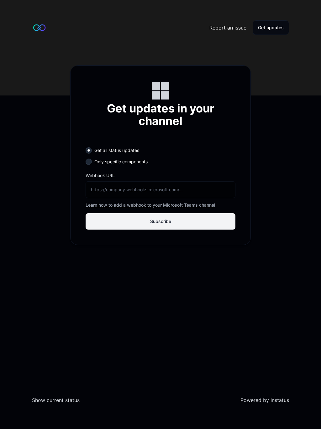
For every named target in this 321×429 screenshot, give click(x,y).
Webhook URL (100, 175)
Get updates (271, 27)
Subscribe (160, 221)
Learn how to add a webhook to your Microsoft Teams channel (150, 205)
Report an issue (227, 27)
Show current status (56, 400)
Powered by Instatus (264, 400)
